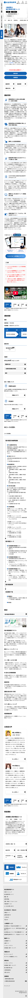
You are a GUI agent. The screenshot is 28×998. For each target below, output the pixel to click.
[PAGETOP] (26, 996)
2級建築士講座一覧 (24, 20)
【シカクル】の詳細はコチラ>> (15, 256)
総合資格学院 (10, 2)
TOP (5, 20)
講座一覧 (10, 20)
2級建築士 (16, 20)
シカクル (11, 62)
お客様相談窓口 (7, 970)
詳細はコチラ (15, 395)
